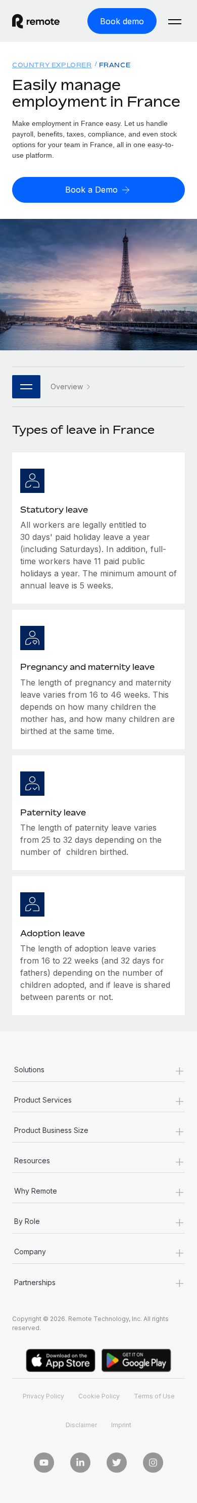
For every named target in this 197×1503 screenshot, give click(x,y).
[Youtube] (44, 1462)
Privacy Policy (43, 1396)
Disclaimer (81, 1425)
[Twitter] (117, 1462)
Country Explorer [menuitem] (52, 65)
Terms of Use (154, 1396)
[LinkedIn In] (80, 1462)
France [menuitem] (115, 65)
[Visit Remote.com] (36, 26)
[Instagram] (153, 1462)
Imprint (121, 1425)
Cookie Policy (99, 1396)
